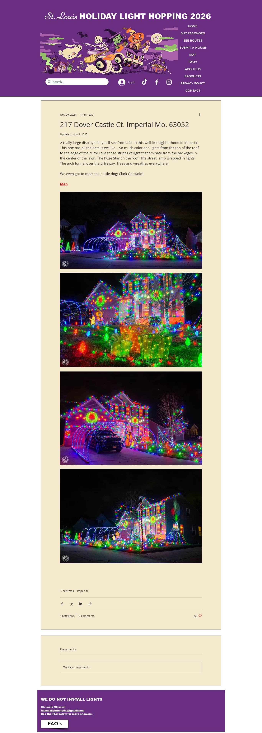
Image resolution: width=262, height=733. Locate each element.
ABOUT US (193, 69)
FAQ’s (193, 62)
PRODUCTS (193, 76)
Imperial (82, 591)
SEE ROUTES (193, 40)
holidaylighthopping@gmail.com (62, 710)
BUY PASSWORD (193, 33)
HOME (193, 26)
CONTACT (192, 90)
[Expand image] (131, 230)
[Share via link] (90, 604)
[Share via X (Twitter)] (71, 604)
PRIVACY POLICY (192, 83)
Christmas (67, 591)
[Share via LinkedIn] (80, 604)
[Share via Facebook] (62, 604)
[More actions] (199, 114)
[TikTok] (144, 82)
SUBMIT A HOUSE (193, 47)
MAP (192, 55)
